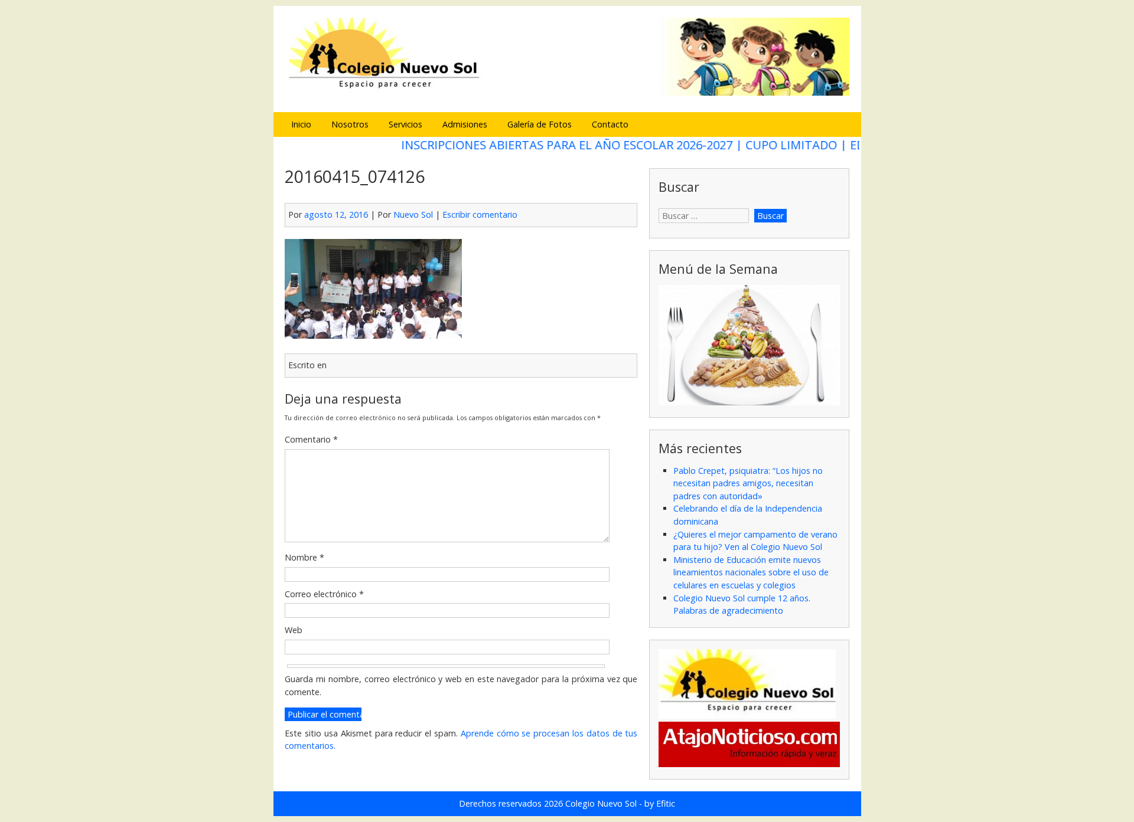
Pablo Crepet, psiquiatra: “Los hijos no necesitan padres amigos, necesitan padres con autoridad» (748, 483)
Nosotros (350, 124)
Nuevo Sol (413, 214)
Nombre (304, 557)
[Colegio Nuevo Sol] (567, 94)
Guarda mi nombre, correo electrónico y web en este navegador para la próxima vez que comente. (461, 685)
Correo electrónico (324, 594)
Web (293, 630)
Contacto (610, 124)
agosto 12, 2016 (336, 214)
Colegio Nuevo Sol (601, 803)
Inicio (301, 124)
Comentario (311, 439)
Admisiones (464, 124)
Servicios (405, 124)
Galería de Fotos (539, 124)
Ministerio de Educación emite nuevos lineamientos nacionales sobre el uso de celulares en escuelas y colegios (751, 572)
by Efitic (659, 803)
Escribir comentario (479, 214)
